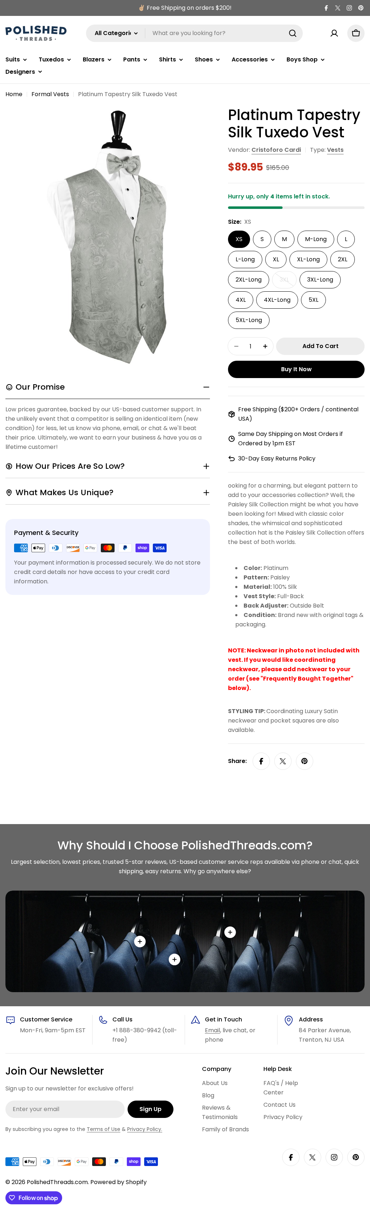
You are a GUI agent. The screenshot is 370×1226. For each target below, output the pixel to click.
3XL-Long (320, 279)
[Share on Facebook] (261, 761)
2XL (342, 259)
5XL (313, 300)
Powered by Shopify (118, 1182)
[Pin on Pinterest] (304, 761)
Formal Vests (50, 94)
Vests (335, 150)
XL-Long (308, 259)
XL (276, 259)
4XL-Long (277, 300)
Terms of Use (103, 1129)
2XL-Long (249, 279)
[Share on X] (283, 761)
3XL (288, 281)
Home (13, 94)
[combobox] (194, 33)
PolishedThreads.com (57, 1182)
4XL (241, 300)
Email (212, 1030)
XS (239, 239)
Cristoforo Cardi (276, 150)
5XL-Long (249, 320)
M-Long (316, 239)
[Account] (334, 33)
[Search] (292, 33)
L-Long (245, 259)
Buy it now (296, 369)
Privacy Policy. (144, 1129)
